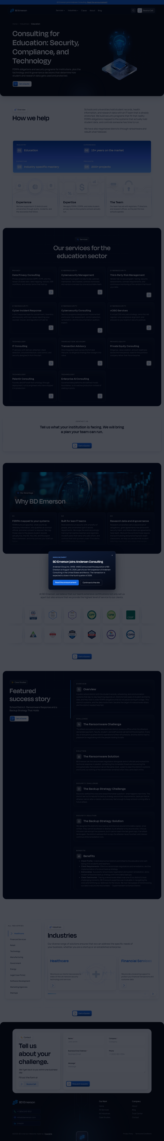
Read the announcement (65, 582)
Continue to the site (91, 582)
